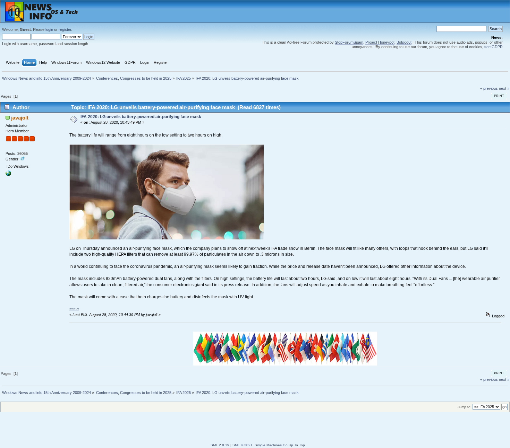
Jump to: (464, 407)
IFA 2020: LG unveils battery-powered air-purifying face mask (140, 116)
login (49, 29)
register (65, 29)
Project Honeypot (379, 42)
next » (504, 88)
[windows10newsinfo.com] (8, 175)
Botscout (404, 42)
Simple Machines (268, 445)
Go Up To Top (294, 445)
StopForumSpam (349, 42)
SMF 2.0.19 (220, 445)
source (74, 308)
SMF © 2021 (242, 445)
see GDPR (493, 47)
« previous (489, 88)
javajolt (19, 118)
